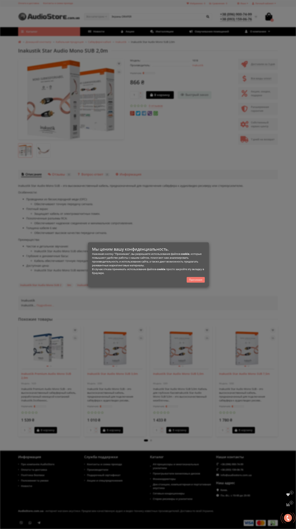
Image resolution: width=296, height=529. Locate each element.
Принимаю (195, 279)
